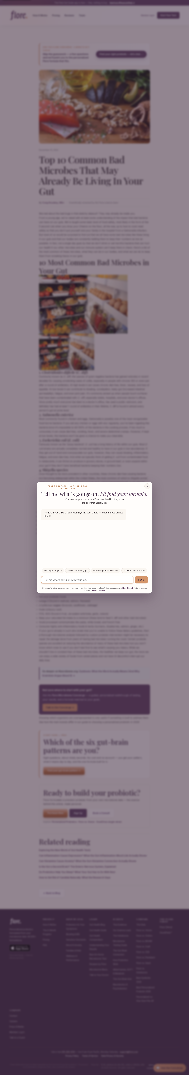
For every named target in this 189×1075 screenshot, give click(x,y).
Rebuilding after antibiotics (105, 570)
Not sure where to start (134, 570)
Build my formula (98, 590)
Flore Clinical (127, 588)
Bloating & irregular (53, 570)
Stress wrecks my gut (78, 570)
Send (141, 580)
